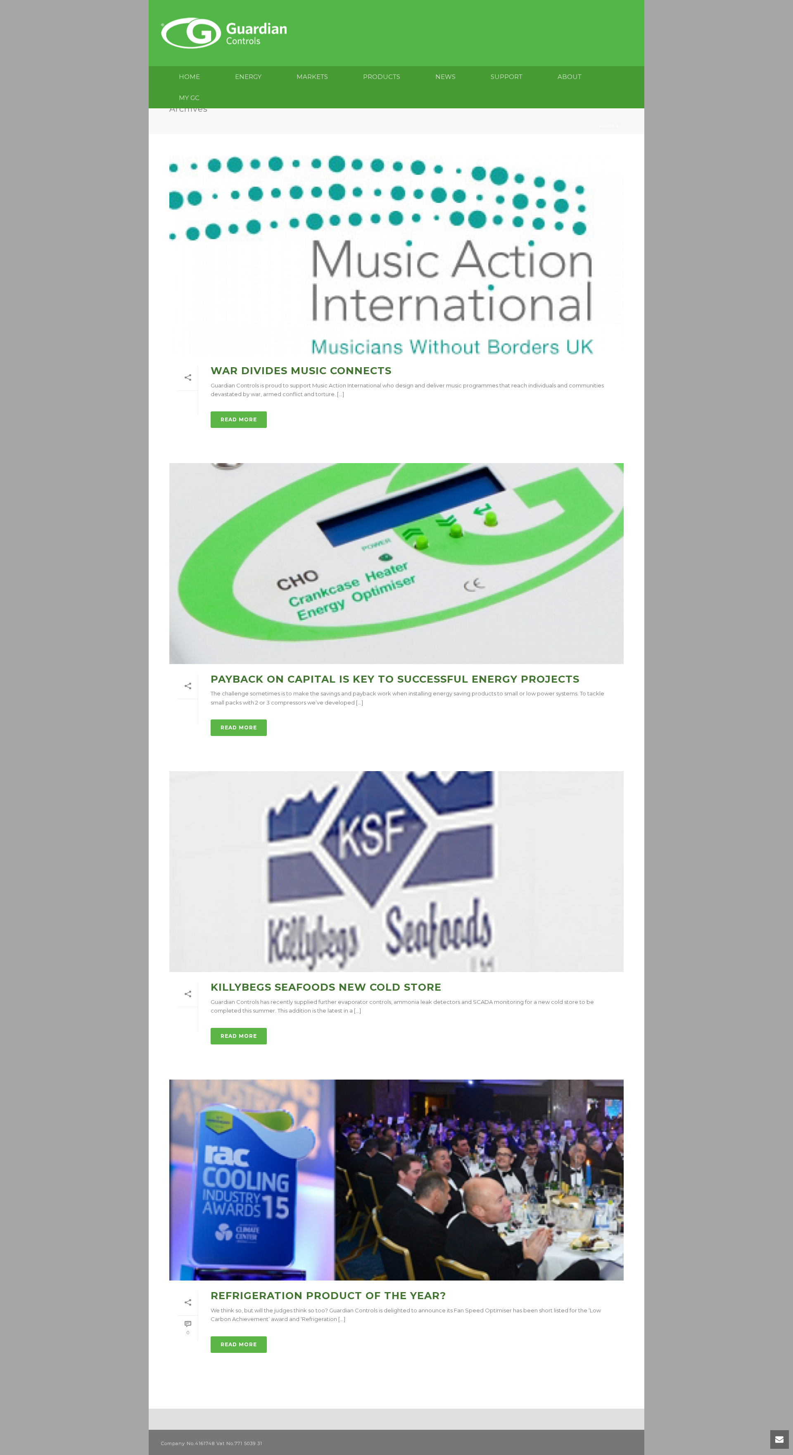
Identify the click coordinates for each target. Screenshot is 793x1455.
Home (189, 77)
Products (381, 77)
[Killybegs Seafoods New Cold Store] (396, 871)
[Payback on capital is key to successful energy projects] (396, 563)
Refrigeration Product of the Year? (328, 1296)
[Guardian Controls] (225, 33)
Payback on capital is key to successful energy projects (395, 679)
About (570, 77)
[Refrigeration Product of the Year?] (396, 1180)
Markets (312, 77)
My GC (189, 98)
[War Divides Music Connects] (396, 255)
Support (506, 77)
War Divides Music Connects (301, 371)
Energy (248, 77)
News (445, 77)
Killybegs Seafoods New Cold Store (326, 987)
